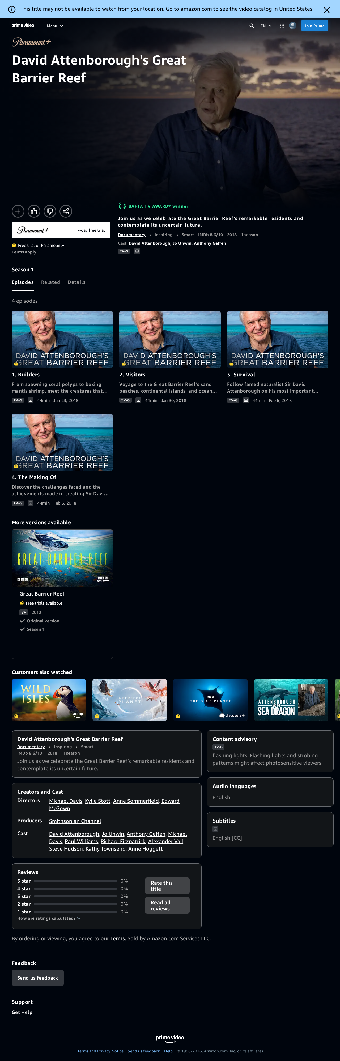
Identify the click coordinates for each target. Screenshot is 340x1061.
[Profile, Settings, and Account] (292, 26)
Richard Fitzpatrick (123, 841)
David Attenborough (149, 243)
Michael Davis (65, 801)
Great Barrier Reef (62, 558)
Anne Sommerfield (136, 801)
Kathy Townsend (106, 849)
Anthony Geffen (210, 243)
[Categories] (282, 26)
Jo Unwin (182, 243)
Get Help (22, 1012)
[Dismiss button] (327, 10)
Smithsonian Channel (75, 821)
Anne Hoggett (145, 849)
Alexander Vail (165, 841)
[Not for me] (50, 211)
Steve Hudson (66, 849)
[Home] (23, 25)
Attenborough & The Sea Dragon (291, 700)
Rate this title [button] (162, 886)
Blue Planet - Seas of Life (210, 700)
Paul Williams (81, 841)
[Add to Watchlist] (18, 211)
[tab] (23, 282)
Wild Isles (49, 700)
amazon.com (196, 9)
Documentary (132, 234)
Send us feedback (144, 1050)
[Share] (66, 211)
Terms (117, 938)
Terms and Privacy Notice (100, 1050)
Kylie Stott (97, 801)
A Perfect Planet (129, 700)
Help (168, 1050)
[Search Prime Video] (251, 26)
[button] (49, 918)
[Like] (34, 211)
